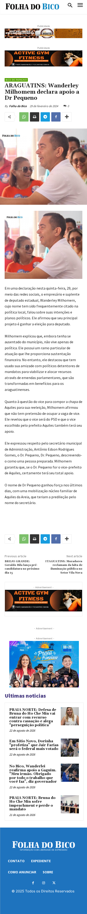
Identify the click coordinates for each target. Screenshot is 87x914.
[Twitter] (54, 883)
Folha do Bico (18, 106)
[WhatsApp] (24, 117)
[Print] (34, 117)
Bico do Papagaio (16, 79)
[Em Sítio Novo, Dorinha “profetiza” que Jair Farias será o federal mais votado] (70, 748)
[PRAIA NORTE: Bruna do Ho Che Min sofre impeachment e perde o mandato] (70, 804)
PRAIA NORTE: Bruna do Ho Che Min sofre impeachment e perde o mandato (32, 804)
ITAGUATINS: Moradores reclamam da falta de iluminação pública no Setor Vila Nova (63, 567)
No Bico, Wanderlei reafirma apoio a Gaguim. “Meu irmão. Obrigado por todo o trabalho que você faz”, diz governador (33, 774)
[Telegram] (45, 117)
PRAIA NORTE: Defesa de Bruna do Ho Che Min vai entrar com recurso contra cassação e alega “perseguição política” (32, 717)
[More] (67, 117)
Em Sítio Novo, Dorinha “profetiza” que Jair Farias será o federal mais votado (33, 745)
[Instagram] (43, 883)
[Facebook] (56, 117)
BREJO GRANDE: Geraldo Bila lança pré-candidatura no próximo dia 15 (22, 567)
